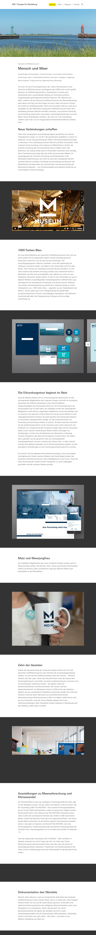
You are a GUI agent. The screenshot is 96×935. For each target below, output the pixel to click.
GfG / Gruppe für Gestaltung (24, 4)
